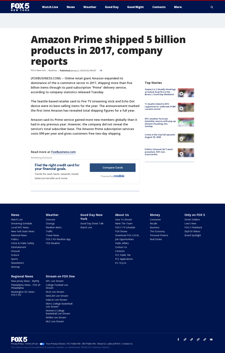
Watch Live (17, 219)
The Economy (157, 231)
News (15, 215)
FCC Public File (123, 255)
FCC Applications (124, 258)
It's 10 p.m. (121, 262)
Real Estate (156, 239)
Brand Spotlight (192, 235)
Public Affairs (122, 243)
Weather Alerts (54, 227)
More (178, 7)
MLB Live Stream (55, 291)
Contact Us (121, 247)
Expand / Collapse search (212, 7)
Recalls (153, 223)
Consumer (155, 219)
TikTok (191, 339)
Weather (52, 215)
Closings (50, 223)
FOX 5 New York (38, 70)
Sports (14, 258)
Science (15, 255)
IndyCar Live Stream (56, 299)
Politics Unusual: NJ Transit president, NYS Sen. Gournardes (159, 152)
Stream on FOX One (60, 276)
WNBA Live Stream (56, 317)
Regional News (22, 276)
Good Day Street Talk (91, 223)
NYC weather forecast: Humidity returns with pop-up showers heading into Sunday (160, 122)
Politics (15, 239)
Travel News (52, 235)
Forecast (50, 219)
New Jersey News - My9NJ (25, 280)
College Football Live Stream (57, 286)
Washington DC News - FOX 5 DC (23, 293)
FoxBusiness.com (63, 152)
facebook (178, 339)
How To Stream (123, 219)
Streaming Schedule (21, 223)
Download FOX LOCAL (127, 235)
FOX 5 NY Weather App (58, 239)
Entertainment (18, 247)
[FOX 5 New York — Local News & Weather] (22, 7)
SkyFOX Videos (192, 231)
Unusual (15, 251)
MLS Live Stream (55, 321)
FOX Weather (53, 243)
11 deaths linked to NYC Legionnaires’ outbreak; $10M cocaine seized (160, 106)
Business (53, 70)
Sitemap (15, 266)
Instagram (185, 339)
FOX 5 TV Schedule (125, 227)
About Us (122, 215)
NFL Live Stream (55, 280)
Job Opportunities (124, 239)
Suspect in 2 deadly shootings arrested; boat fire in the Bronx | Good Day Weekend (160, 92)
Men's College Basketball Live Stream (59, 305)
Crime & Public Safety (22, 243)
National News (19, 235)
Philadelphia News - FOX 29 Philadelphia (25, 286)
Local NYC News (20, 227)
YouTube (198, 339)
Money (155, 215)
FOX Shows (121, 231)
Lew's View (190, 223)
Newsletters (17, 262)
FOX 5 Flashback (193, 227)
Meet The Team (123, 223)
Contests (120, 251)
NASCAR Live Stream (57, 295)
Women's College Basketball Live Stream (58, 312)
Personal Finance (159, 235)
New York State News (22, 231)
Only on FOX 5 (194, 215)
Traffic (49, 231)
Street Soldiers (192, 219)
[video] (186, 92)
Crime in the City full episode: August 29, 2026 (160, 136)
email (211, 339)
